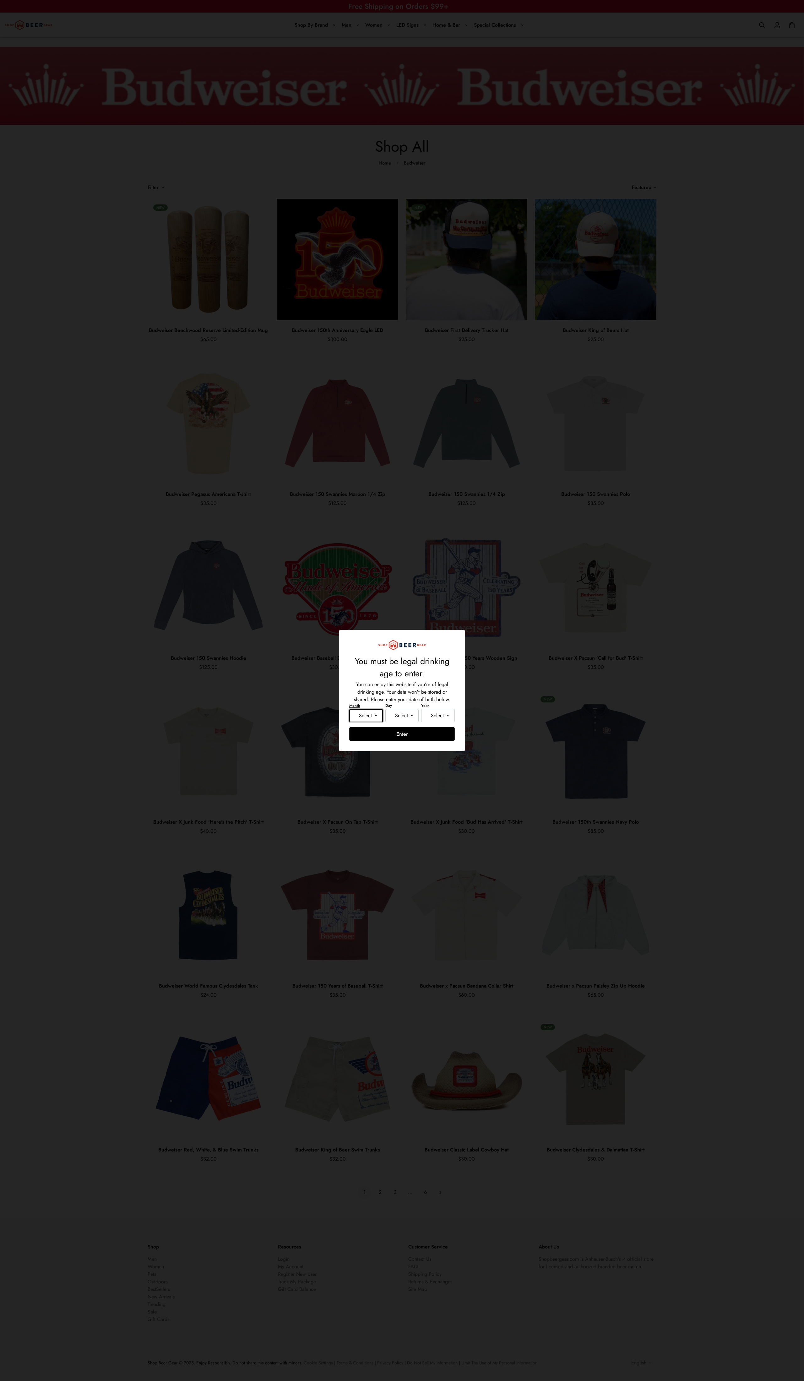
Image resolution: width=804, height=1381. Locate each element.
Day (388, 705)
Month (354, 705)
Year (425, 705)
